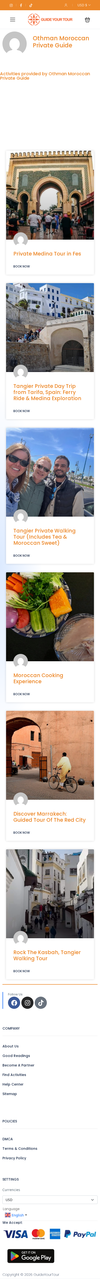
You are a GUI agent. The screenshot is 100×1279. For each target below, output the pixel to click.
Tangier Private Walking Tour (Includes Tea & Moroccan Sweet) (44, 536)
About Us (10, 1046)
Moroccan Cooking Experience (38, 678)
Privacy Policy (14, 1158)
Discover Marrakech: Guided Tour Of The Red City (49, 816)
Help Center (13, 1084)
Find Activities (14, 1074)
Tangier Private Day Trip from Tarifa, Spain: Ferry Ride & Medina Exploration (47, 392)
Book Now (21, 266)
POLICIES (9, 1121)
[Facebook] (14, 1003)
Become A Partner (18, 1065)
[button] (87, 19)
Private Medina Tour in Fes (47, 253)
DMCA (7, 1139)
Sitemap (9, 1093)
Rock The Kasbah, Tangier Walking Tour (47, 955)
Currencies (11, 1189)
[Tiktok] (41, 1003)
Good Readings (16, 1055)
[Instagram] (27, 1003)
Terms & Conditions (19, 1148)
